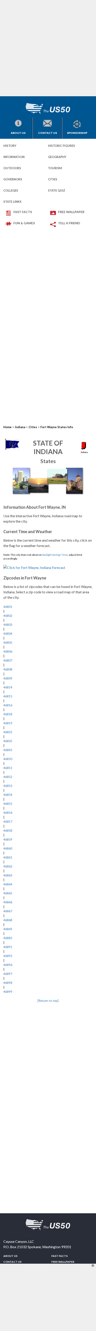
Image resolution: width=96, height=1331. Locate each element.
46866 (7, 902)
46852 (7, 777)
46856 (7, 812)
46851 (7, 768)
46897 (7, 974)
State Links (12, 201)
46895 (7, 956)
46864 (7, 884)
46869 (7, 929)
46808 (7, 669)
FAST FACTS (22, 212)
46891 (7, 947)
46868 (7, 920)
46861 (7, 857)
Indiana (20, 427)
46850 (7, 759)
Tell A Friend (69, 223)
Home (7, 427)
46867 (7, 911)
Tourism (55, 168)
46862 (7, 866)
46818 (7, 714)
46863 (7, 875)
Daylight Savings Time (55, 554)
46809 (7, 678)
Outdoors (12, 168)
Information (14, 157)
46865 (7, 893)
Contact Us (47, 133)
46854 (7, 795)
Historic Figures (61, 145)
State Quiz (56, 190)
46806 (7, 651)
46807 (7, 660)
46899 (7, 991)
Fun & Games (24, 223)
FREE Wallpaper (71, 212)
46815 (7, 696)
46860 (7, 848)
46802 (7, 615)
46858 (7, 830)
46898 (7, 983)
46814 (7, 687)
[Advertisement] (48, 48)
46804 (7, 633)
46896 (7, 965)
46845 (7, 750)
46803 (7, 624)
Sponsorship (77, 133)
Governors (12, 179)
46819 (7, 723)
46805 (7, 642)
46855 (7, 803)
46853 (7, 786)
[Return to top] (48, 1000)
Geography (57, 157)
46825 (7, 732)
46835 (7, 741)
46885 (7, 938)
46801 (7, 607)
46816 (7, 705)
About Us (18, 133)
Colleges (10, 190)
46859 (7, 839)
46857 (7, 821)
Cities (52, 179)
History (9, 145)
